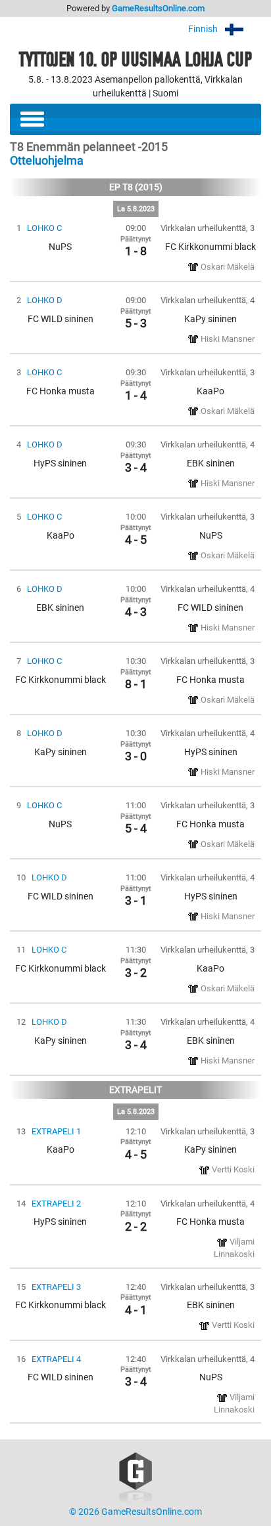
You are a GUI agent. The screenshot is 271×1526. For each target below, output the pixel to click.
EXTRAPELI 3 (56, 1287)
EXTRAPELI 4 (56, 1359)
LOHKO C (44, 228)
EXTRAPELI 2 (56, 1203)
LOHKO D (44, 300)
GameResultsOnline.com (158, 8)
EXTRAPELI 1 (56, 1131)
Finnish (204, 29)
